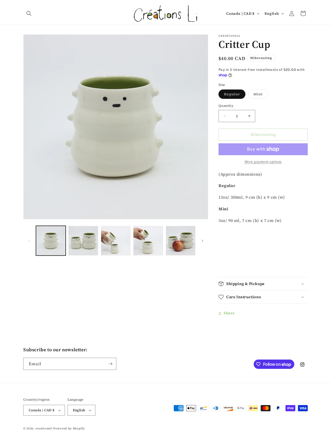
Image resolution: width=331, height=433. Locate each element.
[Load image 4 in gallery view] (116, 241)
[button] (29, 13)
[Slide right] (202, 241)
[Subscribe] (110, 364)
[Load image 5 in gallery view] (148, 241)
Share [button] (229, 313)
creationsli (43, 428)
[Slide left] (29, 241)
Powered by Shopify (69, 428)
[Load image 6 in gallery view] (180, 241)
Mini (260, 95)
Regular (234, 95)
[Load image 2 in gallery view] (83, 241)
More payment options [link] (263, 162)
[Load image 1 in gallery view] (51, 241)
